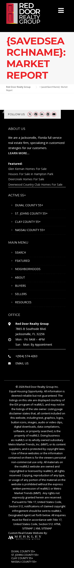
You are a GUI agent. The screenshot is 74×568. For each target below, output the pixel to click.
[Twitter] (30, 114)
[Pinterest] (48, 114)
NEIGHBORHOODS (27, 269)
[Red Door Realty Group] (23, 13)
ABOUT (20, 277)
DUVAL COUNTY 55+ (29, 205)
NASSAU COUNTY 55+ (30, 230)
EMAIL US (22, 363)
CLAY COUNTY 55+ (28, 222)
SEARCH (20, 252)
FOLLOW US (16, 114)
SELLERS (21, 294)
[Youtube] (54, 114)
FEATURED (22, 261)
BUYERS (20, 286)
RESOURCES (23, 302)
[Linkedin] (41, 114)
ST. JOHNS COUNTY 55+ (31, 213)
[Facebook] (36, 114)
